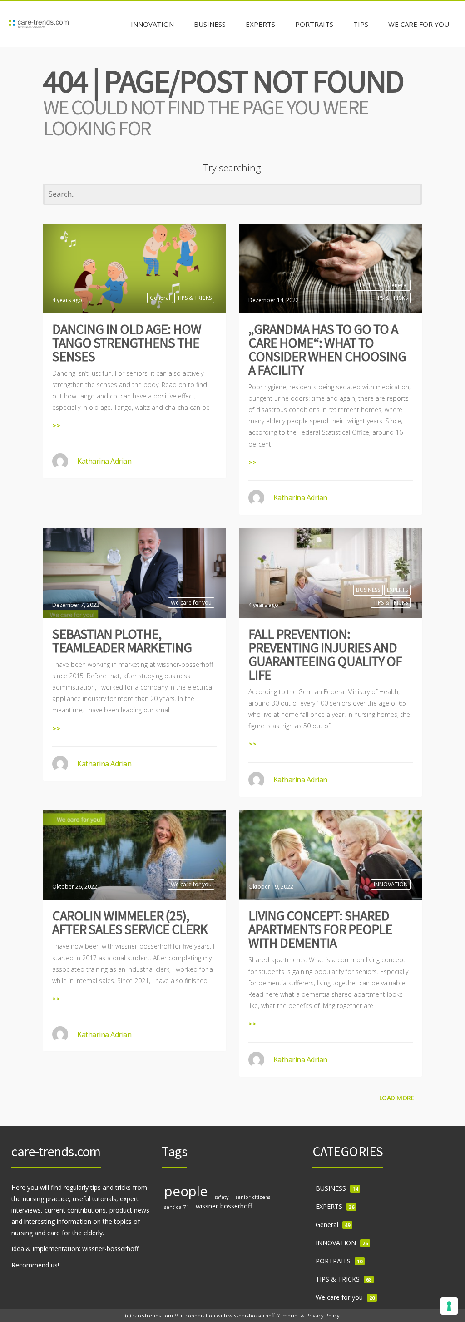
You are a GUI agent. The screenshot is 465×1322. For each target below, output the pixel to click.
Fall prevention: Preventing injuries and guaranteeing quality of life (325, 654)
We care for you (191, 602)
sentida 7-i (176, 1207)
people (186, 1191)
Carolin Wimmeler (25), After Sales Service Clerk (130, 922)
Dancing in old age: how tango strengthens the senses (126, 342)
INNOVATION (391, 884)
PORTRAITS (333, 1261)
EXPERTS (370, 285)
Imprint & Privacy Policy (310, 1315)
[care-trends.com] (39, 24)
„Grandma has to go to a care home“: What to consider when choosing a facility (327, 349)
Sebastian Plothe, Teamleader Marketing (122, 640)
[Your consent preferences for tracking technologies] (449, 1306)
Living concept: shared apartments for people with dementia (320, 929)
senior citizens (253, 1197)
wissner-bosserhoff (224, 1206)
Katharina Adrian (104, 461)
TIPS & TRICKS (194, 298)
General (160, 298)
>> (56, 425)
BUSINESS (368, 590)
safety (221, 1197)
